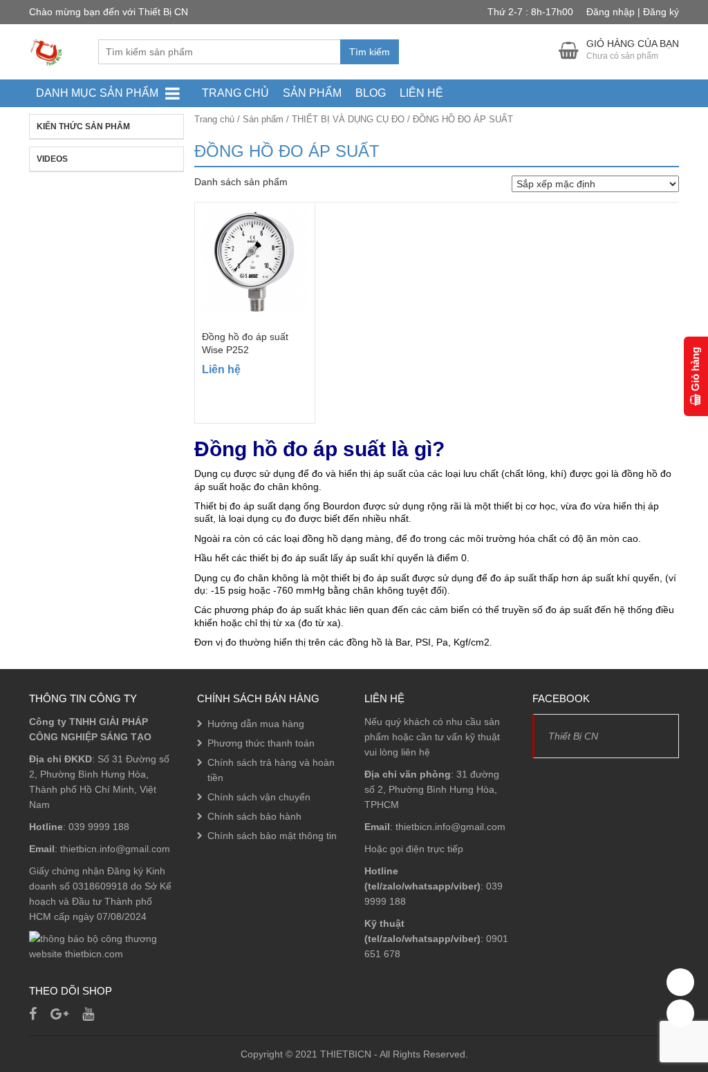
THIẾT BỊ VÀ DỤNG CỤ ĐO (348, 119)
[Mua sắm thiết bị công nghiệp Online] (46, 51)
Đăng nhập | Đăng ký (632, 11)
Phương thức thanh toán (261, 743)
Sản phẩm (312, 93)
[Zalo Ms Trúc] (680, 982)
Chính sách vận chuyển (258, 796)
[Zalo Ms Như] (680, 1013)
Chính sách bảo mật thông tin (272, 835)
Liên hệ (421, 93)
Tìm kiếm (369, 51)
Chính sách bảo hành (254, 816)
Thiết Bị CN (573, 736)
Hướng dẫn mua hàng (255, 723)
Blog (370, 93)
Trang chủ (235, 93)
